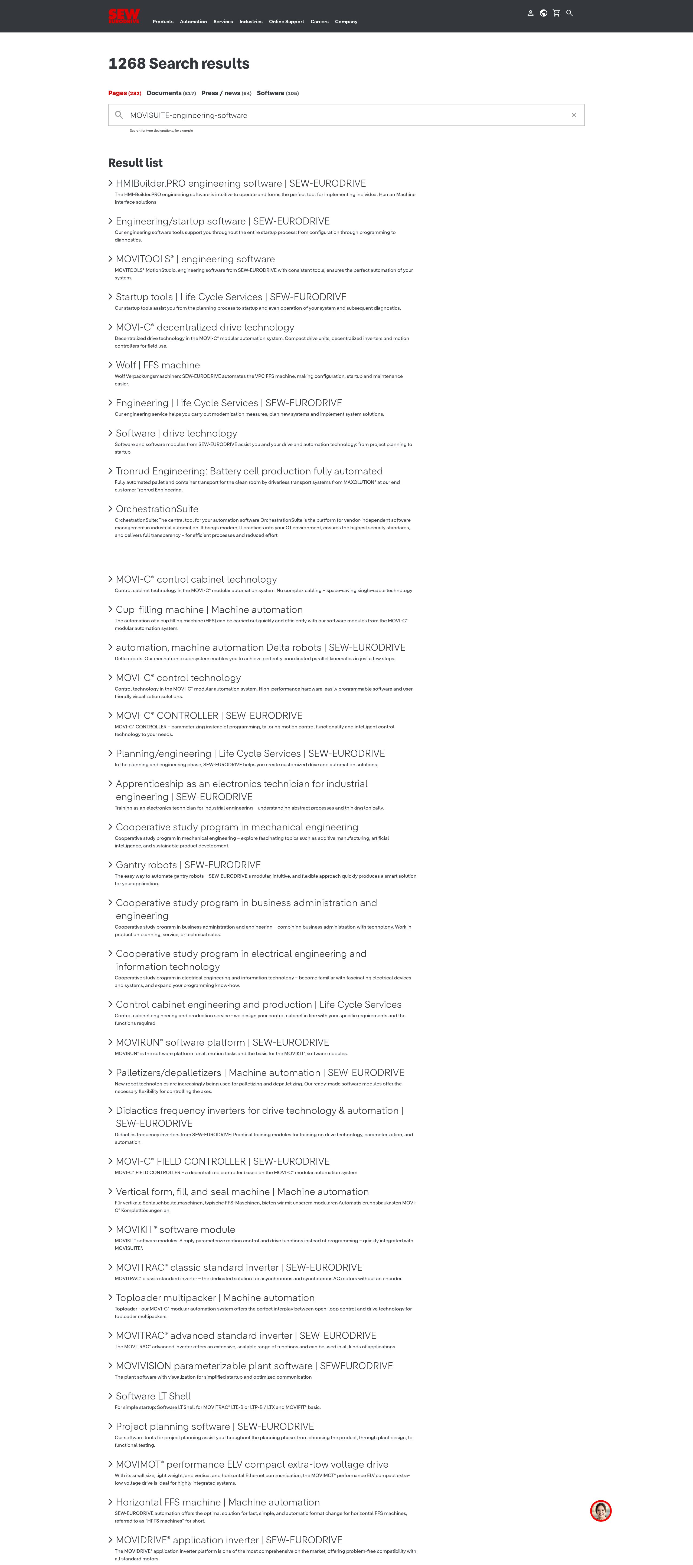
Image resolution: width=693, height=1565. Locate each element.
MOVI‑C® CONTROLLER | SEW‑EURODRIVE (209, 715)
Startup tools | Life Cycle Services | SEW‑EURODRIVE (231, 296)
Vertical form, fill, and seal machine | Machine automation (242, 1191)
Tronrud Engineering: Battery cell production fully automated (249, 470)
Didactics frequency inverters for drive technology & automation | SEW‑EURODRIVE (260, 1117)
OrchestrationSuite (157, 508)
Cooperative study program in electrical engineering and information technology (241, 960)
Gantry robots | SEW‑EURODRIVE (188, 864)
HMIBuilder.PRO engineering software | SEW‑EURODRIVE (241, 183)
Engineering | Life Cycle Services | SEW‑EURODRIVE (229, 402)
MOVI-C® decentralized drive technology (205, 327)
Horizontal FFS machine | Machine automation (218, 1501)
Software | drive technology (176, 433)
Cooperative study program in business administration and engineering (246, 909)
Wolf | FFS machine (158, 364)
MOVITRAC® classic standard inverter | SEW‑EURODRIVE (239, 1267)
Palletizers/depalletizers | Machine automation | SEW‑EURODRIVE (260, 1072)
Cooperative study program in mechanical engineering (237, 826)
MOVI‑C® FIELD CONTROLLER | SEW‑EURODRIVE (223, 1161)
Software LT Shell (153, 1395)
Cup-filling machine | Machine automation (209, 609)
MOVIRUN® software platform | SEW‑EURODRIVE (222, 1042)
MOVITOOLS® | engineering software (195, 258)
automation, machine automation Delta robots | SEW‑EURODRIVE (261, 647)
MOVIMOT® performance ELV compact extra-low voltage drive (252, 1464)
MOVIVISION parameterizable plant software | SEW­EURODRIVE (254, 1365)
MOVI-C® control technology (178, 677)
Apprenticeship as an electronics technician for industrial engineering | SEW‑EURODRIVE (242, 790)
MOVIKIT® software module (175, 1229)
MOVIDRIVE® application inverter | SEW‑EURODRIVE (229, 1539)
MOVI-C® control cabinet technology (196, 579)
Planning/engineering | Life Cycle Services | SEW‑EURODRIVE (250, 753)
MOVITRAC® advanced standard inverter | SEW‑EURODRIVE (246, 1335)
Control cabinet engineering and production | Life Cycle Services (259, 1004)
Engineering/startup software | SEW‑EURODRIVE (223, 220)
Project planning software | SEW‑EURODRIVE (215, 1426)
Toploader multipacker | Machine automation (215, 1297)
